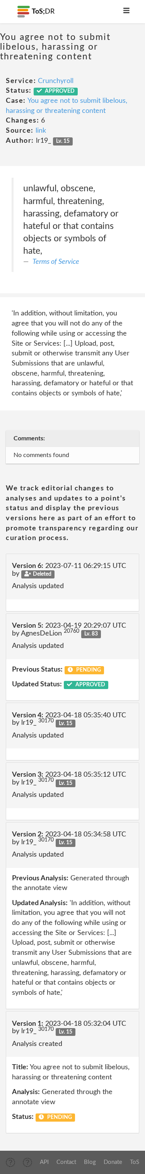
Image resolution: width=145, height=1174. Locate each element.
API (44, 1162)
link (41, 130)
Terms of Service (55, 261)
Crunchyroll (55, 81)
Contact (66, 1162)
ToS (134, 1162)
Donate (113, 1162)
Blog (90, 1162)
